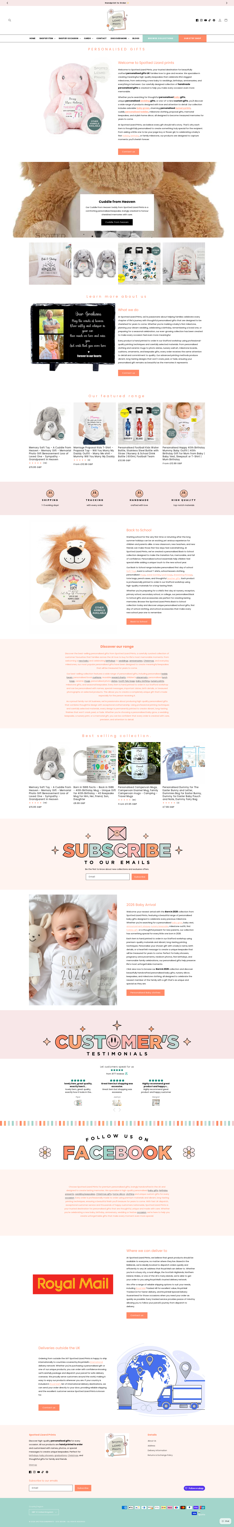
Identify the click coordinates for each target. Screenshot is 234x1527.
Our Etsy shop (192, 38)
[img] (117, 1070)
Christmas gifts (104, 1194)
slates (114, 681)
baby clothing (143, 681)
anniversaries (136, 660)
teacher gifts (173, 578)
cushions (96, 677)
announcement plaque (138, 926)
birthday (135, 135)
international (96, 1362)
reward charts (119, 677)
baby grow (177, 922)
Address (151, 1445)
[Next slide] (231, 197)
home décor (119, 1194)
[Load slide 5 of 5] (125, 235)
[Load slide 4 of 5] (121, 235)
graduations (60, 1455)
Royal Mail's (55, 1383)
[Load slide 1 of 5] (109, 235)
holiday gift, (132, 929)
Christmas (149, 660)
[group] (117, 200)
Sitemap (33, 1465)
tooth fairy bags (126, 681)
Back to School (139, 621)
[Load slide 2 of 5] (113, 235)
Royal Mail (141, 1288)
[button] (10, 20)
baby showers (46, 1455)
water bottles (154, 574)
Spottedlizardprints (45, 1522)
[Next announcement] (227, 3)
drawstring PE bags (183, 574)
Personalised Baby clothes (145, 992)
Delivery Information (157, 1450)
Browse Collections (160, 38)
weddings (123, 660)
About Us (152, 1440)
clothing (130, 1194)
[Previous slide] (3, 197)
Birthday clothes (117, 222)
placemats (142, 677)
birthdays (110, 660)
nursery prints (157, 681)
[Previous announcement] (7, 3)
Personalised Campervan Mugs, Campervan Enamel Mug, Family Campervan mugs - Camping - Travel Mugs (138, 792)
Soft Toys (131, 571)
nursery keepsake (159, 926)
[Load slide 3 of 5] (117, 235)
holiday (126, 135)
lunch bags (167, 574)
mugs (143, 574)
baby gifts (153, 1190)
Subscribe (139, 876)
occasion (69, 1197)
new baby (84, 660)
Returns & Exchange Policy (160, 1455)
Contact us (128, 151)
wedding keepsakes (85, 1194)
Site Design (61, 1522)
